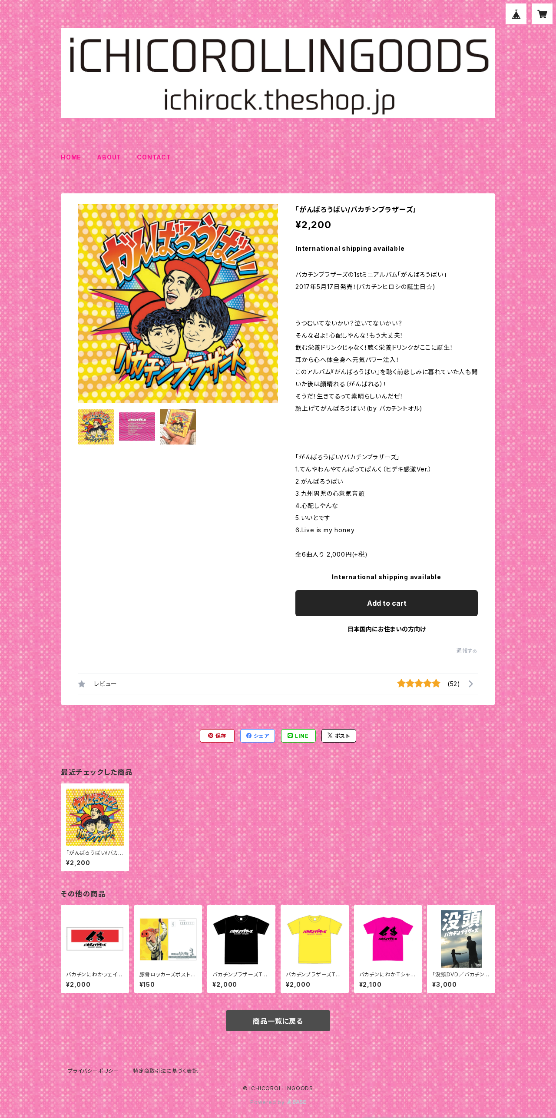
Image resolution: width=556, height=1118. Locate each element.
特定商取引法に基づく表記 (165, 1071)
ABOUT (109, 157)
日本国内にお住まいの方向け (387, 629)
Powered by (268, 1102)
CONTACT (154, 157)
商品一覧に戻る (278, 1021)
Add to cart (387, 603)
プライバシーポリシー (93, 1071)
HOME (71, 157)
